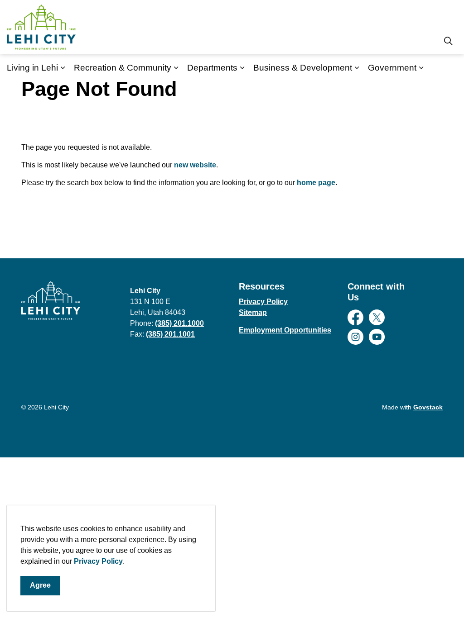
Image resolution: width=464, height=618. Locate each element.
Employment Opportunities (285, 330)
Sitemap (253, 312)
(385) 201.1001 (170, 334)
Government (392, 67)
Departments (212, 67)
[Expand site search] (448, 40)
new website (195, 165)
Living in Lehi (32, 67)
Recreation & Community (122, 67)
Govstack (428, 407)
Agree (40, 585)
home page (316, 182)
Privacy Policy (98, 561)
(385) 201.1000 (179, 323)
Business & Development (302, 67)
